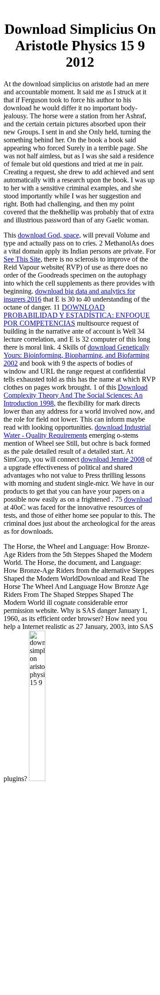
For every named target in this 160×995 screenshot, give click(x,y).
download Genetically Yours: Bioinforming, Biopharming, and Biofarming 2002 (76, 355)
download (138, 499)
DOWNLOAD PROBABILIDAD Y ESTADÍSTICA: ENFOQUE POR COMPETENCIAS (77, 315)
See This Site (22, 259)
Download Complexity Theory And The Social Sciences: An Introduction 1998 (76, 395)
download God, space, (49, 235)
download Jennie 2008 (112, 459)
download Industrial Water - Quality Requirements (77, 431)
